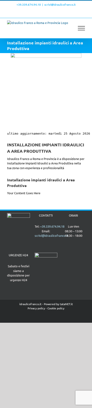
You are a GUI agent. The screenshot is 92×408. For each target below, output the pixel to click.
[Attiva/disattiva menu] (81, 28)
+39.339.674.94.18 (29, 4)
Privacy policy (36, 308)
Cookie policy (55, 308)
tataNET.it (66, 304)
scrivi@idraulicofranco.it (60, 4)
